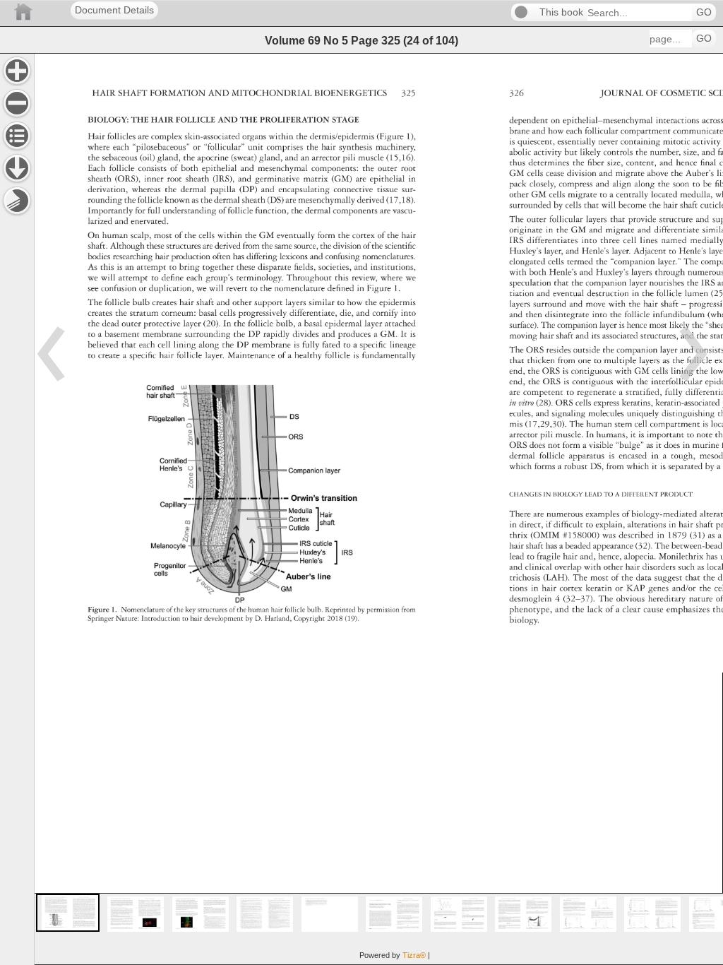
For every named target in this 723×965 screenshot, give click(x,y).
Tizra (414, 955)
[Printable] (17, 201)
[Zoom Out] (17, 103)
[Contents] (17, 136)
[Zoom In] (17, 71)
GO (704, 12)
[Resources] (17, 168)
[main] (378, 509)
